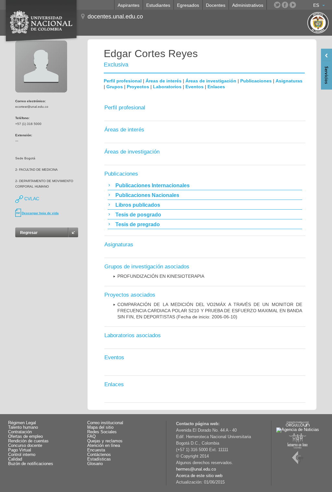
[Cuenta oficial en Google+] (300, 5)
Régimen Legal (22, 423)
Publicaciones (256, 80)
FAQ (91, 436)
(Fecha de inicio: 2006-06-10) (209, 310)
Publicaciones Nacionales (147, 195)
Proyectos (138, 86)
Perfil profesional (123, 80)
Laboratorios (167, 86)
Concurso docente (25, 445)
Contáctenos (99, 454)
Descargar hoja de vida (40, 213)
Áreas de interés (164, 80)
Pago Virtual (19, 450)
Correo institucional (105, 423)
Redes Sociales (102, 432)
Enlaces (216, 86)
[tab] (205, 185)
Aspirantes (128, 5)
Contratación (20, 432)
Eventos (194, 86)
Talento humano (23, 427)
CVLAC (31, 198)
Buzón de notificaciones (30, 463)
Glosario (95, 463)
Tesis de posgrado (138, 214)
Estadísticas (99, 459)
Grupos (114, 86)
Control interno (21, 454)
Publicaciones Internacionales (152, 185)
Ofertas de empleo (25, 436)
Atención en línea (103, 445)
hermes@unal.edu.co (196, 469)
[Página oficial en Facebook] (285, 5)
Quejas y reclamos (105, 441)
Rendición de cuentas (28, 441)
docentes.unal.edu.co (115, 16)
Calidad (15, 459)
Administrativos (247, 5)
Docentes (215, 5)
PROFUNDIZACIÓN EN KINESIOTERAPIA (160, 276)
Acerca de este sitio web (199, 476)
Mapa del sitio (100, 427)
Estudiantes (158, 5)
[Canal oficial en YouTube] (293, 5)
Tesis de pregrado (137, 224)
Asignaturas (289, 80)
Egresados (188, 5)
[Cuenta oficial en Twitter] (277, 5)
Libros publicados (137, 205)
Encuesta (96, 450)
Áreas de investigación (210, 80)
